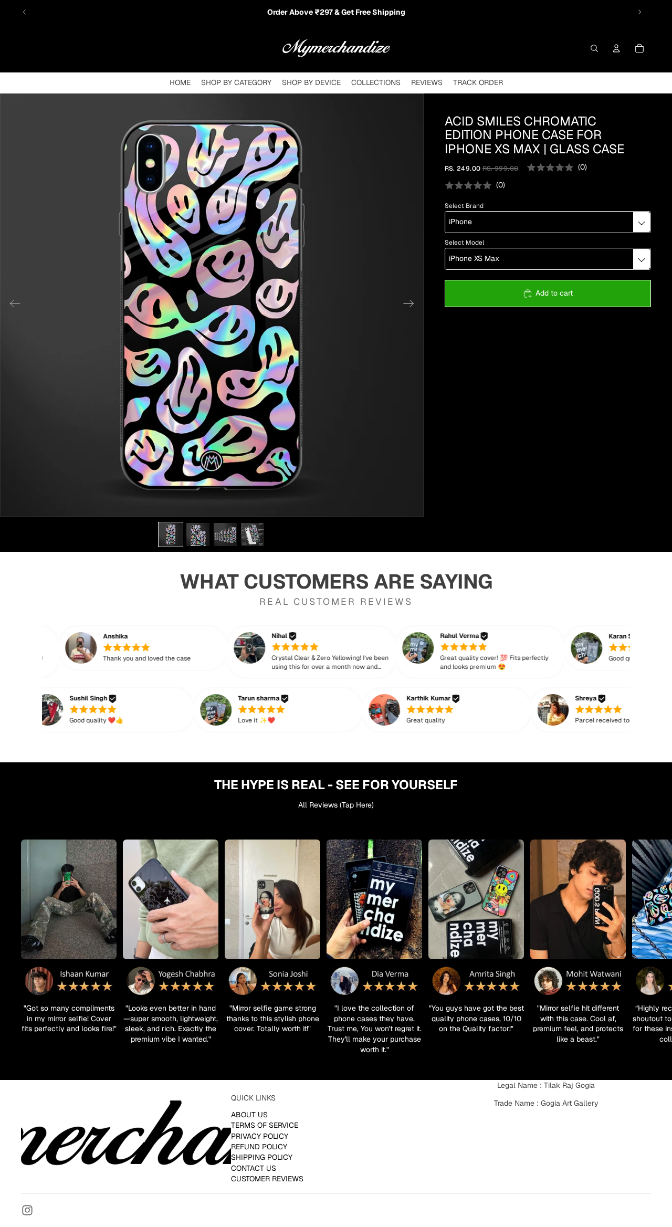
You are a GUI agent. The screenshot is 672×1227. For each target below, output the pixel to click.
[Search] (594, 48)
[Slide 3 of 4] (225, 534)
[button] (163, 648)
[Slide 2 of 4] (197, 534)
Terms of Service (264, 1125)
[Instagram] (27, 1210)
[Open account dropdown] (616, 48)
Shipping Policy (261, 1157)
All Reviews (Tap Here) (336, 805)
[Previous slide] (24, 12)
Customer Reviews (267, 1178)
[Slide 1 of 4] (170, 534)
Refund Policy (259, 1146)
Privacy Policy (259, 1135)
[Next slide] (639, 12)
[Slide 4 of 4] (252, 534)
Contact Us (253, 1167)
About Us (249, 1114)
